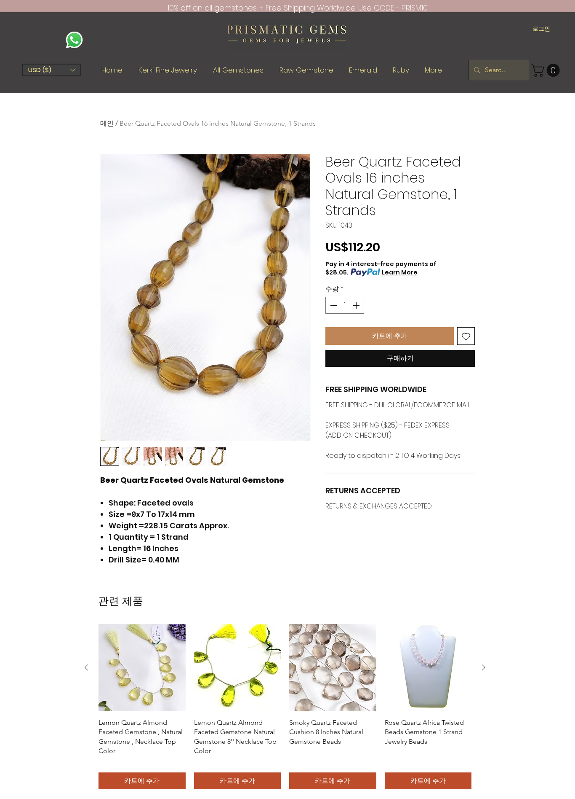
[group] (285, 707)
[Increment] (357, 305)
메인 (107, 123)
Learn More (400, 272)
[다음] (484, 667)
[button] (51, 70)
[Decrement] (332, 305)
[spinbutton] (344, 305)
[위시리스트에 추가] (466, 336)
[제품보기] (142, 667)
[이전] (86, 667)
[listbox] (51, 70)
